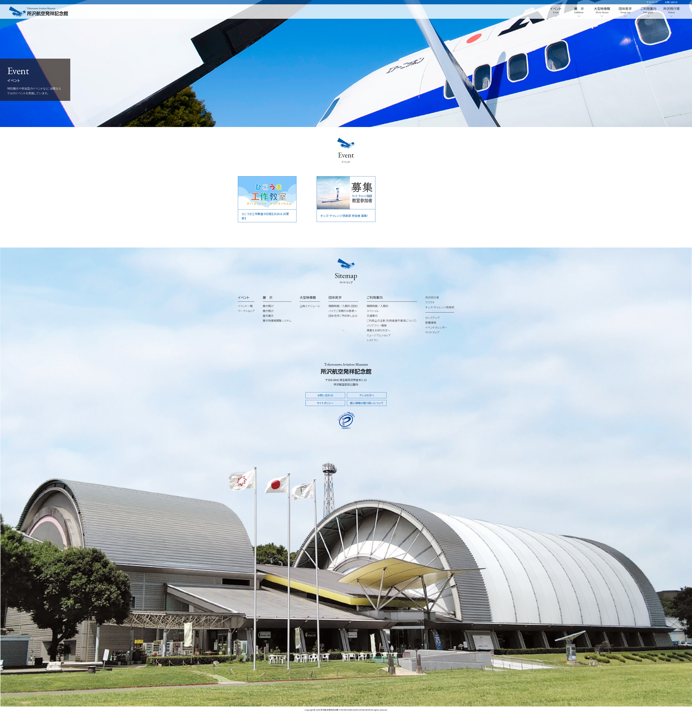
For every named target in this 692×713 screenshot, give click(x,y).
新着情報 (430, 322)
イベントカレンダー (436, 327)
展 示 (579, 10)
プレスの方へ (366, 395)
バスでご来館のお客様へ (343, 311)
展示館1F (268, 306)
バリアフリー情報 (377, 325)
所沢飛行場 (671, 10)
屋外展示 (268, 316)
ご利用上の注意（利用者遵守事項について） (392, 320)
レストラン (372, 340)
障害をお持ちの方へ (378, 330)
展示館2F (268, 311)
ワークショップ (246, 311)
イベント (556, 10)
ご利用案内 (648, 10)
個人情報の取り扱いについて (366, 403)
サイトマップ (652, 2)
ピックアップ (432, 318)
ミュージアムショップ (379, 335)
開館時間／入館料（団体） (343, 306)
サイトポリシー (325, 403)
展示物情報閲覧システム (277, 320)
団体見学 (625, 10)
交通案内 (372, 316)
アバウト (430, 302)
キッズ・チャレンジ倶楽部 (439, 307)
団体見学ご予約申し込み (343, 316)
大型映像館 (602, 10)
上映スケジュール (310, 306)
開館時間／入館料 (377, 306)
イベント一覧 (245, 306)
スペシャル (373, 311)
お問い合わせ (671, 2)
